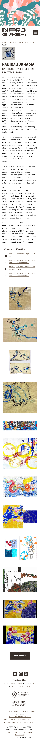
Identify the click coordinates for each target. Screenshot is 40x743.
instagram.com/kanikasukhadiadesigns (22, 268)
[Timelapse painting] (20, 634)
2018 (20, 686)
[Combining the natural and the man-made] (20, 579)
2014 (20, 684)
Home (4, 42)
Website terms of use (20, 717)
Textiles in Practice (25, 42)
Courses (11, 42)
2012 (5, 684)
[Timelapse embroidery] (20, 609)
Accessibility (27, 720)
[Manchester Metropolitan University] (20, 695)
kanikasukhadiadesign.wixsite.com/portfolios (22, 261)
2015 (27, 684)
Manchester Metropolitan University (20, 733)
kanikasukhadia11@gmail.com (22, 255)
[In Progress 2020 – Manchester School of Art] (15, 32)
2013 (13, 684)
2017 (13, 686)
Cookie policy (10, 720)
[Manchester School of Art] (20, 704)
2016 (34, 684)
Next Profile (20, 655)
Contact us (29, 722)
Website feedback (12, 722)
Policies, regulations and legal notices (20, 712)
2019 (28, 686)
